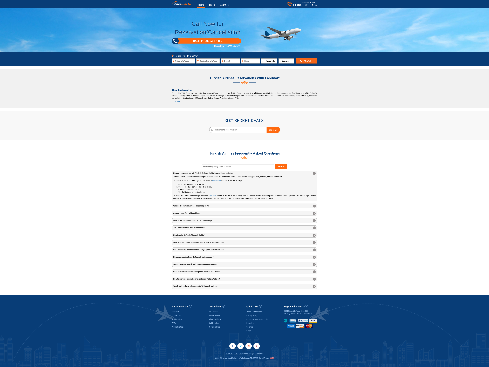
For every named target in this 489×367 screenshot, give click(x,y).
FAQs (174, 323)
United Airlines (214, 315)
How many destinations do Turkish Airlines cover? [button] (193, 257)
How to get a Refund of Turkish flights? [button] (189, 235)
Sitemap (249, 327)
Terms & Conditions (254, 312)
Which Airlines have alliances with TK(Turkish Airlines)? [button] (195, 286)
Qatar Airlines (214, 327)
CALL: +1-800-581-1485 (207, 41)
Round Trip (180, 56)
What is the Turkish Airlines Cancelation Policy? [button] (192, 220)
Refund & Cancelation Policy (257, 319)
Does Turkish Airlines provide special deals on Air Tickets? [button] (196, 272)
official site (216, 180)
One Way (194, 56)
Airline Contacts (178, 327)
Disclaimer (250, 323)
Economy (286, 61)
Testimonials (177, 319)
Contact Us (176, 315)
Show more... (177, 101)
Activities (224, 5)
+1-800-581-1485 (305, 5)
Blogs (248, 331)
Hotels (212, 5)
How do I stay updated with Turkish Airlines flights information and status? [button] (203, 173)
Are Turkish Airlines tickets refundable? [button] (189, 228)
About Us (175, 312)
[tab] (244, 173)
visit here (212, 196)
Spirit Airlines (214, 323)
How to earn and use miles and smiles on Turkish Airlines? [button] (196, 279)
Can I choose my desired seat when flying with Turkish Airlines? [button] (198, 250)
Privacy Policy (251, 315)
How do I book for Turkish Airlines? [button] (187, 213)
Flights (201, 5)
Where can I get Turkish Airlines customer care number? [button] (195, 264)
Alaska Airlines (215, 319)
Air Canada (213, 312)
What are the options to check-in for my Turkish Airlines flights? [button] (199, 242)
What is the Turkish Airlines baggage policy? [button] (191, 206)
